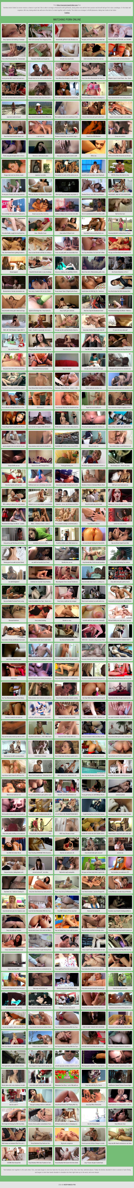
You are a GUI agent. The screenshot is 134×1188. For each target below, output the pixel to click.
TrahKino (67, 13)
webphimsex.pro (70, 1185)
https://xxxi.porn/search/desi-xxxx (67, 5)
